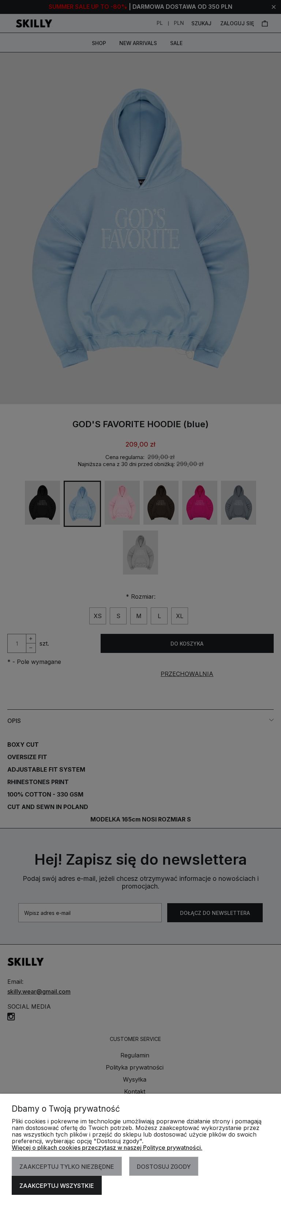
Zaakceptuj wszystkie (56, 1185)
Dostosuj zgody (164, 1166)
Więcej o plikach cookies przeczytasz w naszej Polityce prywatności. (107, 1147)
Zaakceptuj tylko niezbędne (66, 1166)
